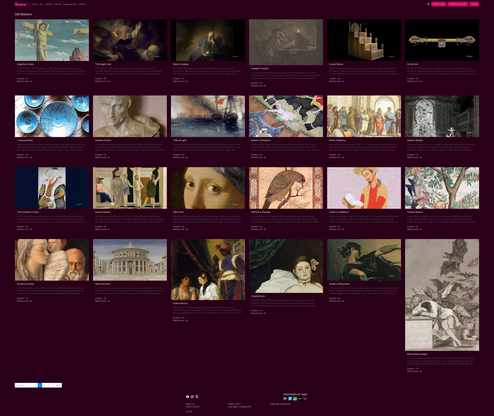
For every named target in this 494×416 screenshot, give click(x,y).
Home (34, 4)
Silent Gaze (178, 212)
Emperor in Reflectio (339, 212)
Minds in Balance (337, 140)
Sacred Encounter (25, 283)
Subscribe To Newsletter (239, 407)
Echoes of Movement (339, 283)
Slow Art (58, 4)
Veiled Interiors (180, 303)
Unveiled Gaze (258, 296)
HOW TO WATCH (192, 407)
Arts (41, 4)
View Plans (439, 4)
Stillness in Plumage (260, 212)
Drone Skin (412, 64)
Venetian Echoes (103, 140)
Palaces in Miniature (261, 140)
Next (58, 385)
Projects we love (70, 4)
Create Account (458, 4)
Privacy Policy (234, 404)
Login (474, 4)
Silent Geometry (103, 283)
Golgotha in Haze (25, 64)
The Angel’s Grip (103, 64)
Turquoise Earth (25, 140)
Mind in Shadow (180, 64)
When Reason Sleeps (417, 354)
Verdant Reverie (415, 212)
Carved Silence (336, 64)
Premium (82, 4)
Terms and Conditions (280, 404)
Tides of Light (179, 140)
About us (190, 404)
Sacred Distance (102, 212)
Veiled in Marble (415, 140)
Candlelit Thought (260, 68)
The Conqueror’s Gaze (28, 212)
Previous (19, 385)
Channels (48, 4)
